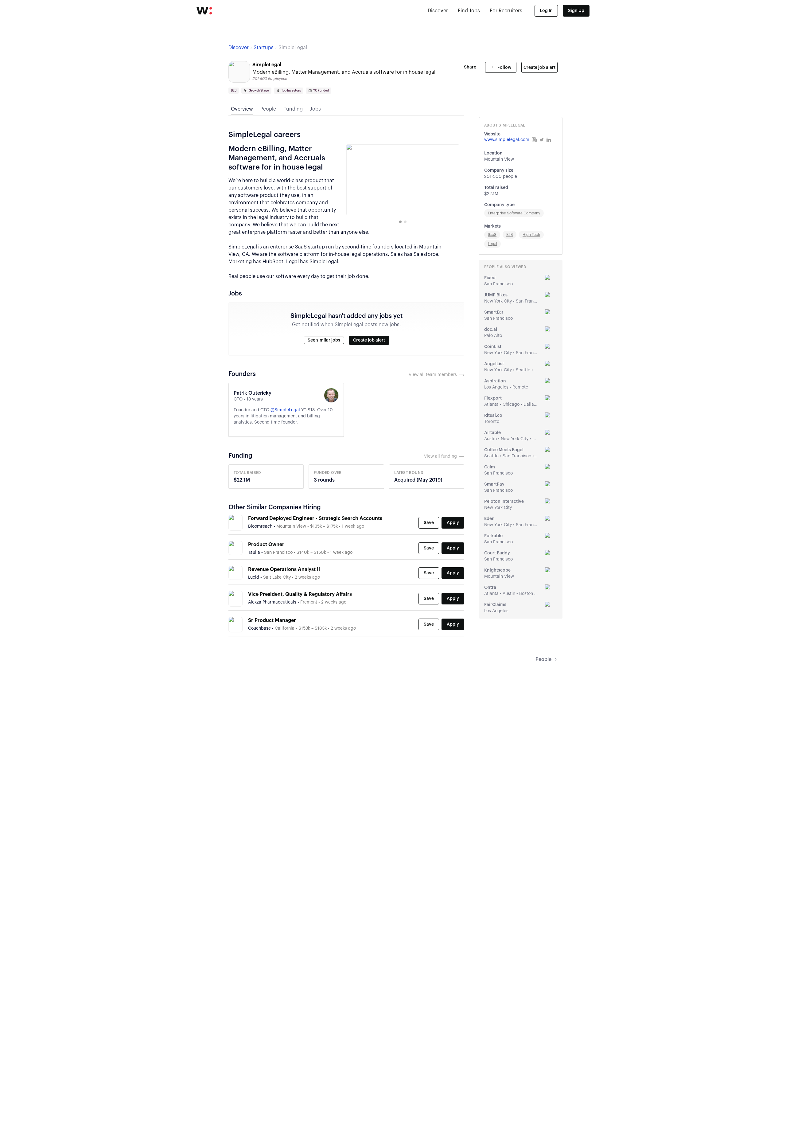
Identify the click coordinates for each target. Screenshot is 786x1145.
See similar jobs (324, 340)
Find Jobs (469, 10)
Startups (264, 47)
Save (429, 523)
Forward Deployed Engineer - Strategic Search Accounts (315, 518)
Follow (503, 67)
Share (470, 67)
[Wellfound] (204, 10)
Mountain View (499, 159)
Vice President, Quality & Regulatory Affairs (300, 594)
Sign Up (576, 11)
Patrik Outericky (252, 393)
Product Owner (266, 544)
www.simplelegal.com (506, 140)
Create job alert (539, 67)
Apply (453, 523)
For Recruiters (506, 10)
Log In (546, 11)
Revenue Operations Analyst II (284, 569)
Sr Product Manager (272, 620)
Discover (438, 10)
